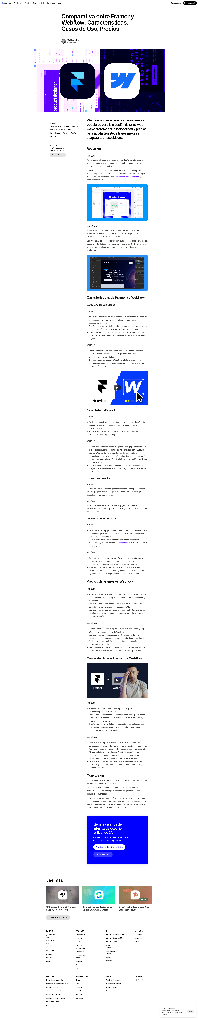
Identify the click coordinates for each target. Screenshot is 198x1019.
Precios (49, 958)
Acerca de (50, 950)
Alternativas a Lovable (54, 991)
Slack (137, 942)
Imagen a (109, 942)
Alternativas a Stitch (53, 987)
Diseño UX (79, 938)
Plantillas (109, 961)
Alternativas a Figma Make (55, 998)
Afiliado (48, 947)
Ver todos (79, 998)
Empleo (49, 954)
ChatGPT (79, 991)
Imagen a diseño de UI (114, 938)
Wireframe (79, 942)
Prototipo (79, 961)
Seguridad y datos (112, 987)
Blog (48, 1005)
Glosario (108, 957)
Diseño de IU (80, 935)
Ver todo (79, 969)
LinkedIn (138, 938)
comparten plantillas (127, 543)
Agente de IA (80, 965)
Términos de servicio (113, 980)
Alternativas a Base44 (54, 994)
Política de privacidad (113, 984)
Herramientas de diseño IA (55, 980)
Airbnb (78, 984)
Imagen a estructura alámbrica (116, 935)
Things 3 (79, 994)
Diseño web (80, 952)
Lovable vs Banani (52, 1002)
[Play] (117, 387)
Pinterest (79, 987)
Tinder (78, 980)
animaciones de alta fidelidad (127, 177)
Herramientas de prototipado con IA (59, 984)
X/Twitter (138, 935)
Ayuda (48, 961)
